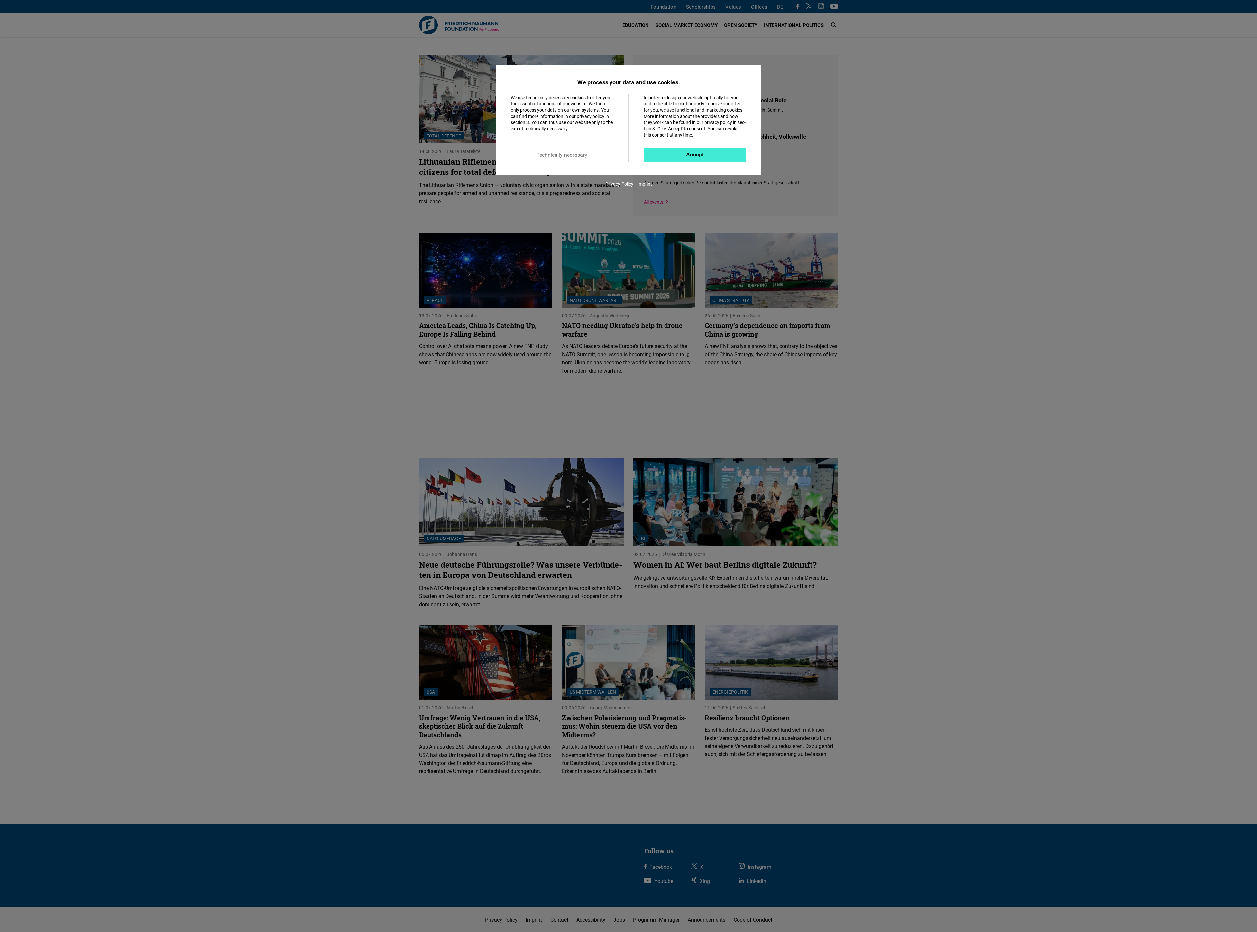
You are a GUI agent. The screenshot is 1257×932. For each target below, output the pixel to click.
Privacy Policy (619, 184)
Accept (695, 154)
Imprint (644, 184)
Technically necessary (562, 154)
